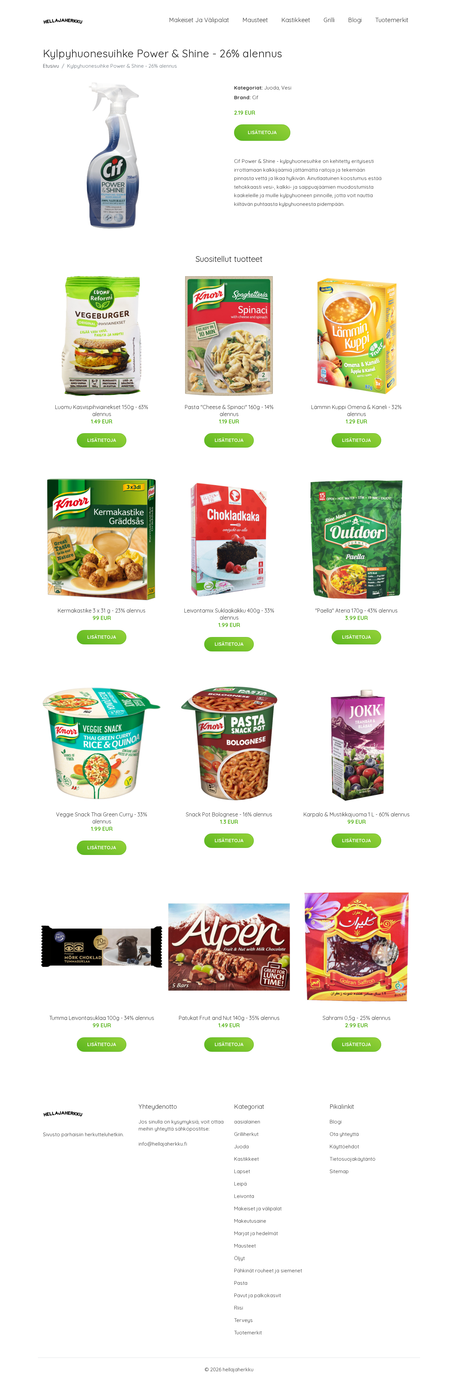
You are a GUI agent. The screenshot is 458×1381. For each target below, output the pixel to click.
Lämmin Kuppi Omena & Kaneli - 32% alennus (356, 410)
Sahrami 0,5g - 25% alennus (357, 1018)
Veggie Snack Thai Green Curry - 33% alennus (101, 818)
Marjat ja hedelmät (256, 1233)
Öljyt (239, 1258)
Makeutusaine (250, 1221)
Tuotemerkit (391, 20)
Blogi (355, 20)
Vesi (286, 87)
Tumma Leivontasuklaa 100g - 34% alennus (101, 1018)
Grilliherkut (246, 1134)
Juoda (271, 87)
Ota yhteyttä (344, 1134)
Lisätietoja (262, 132)
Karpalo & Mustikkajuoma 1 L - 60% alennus (356, 814)
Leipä (240, 1184)
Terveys (243, 1320)
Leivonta (244, 1196)
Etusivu (51, 66)
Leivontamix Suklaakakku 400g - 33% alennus (229, 614)
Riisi (238, 1308)
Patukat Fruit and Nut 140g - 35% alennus (229, 1018)
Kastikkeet (295, 20)
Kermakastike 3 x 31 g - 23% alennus (102, 610)
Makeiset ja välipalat (199, 20)
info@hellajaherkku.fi (162, 1144)
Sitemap (339, 1171)
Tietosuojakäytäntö (353, 1159)
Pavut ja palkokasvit (257, 1295)
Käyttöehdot (344, 1146)
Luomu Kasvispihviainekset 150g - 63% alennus (101, 410)
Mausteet (255, 20)
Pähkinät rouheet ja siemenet (268, 1270)
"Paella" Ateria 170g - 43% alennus (356, 610)
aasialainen (247, 1121)
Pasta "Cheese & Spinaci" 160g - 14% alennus (229, 410)
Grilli (329, 20)
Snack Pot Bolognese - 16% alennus (229, 814)
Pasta (240, 1283)
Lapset (242, 1171)
